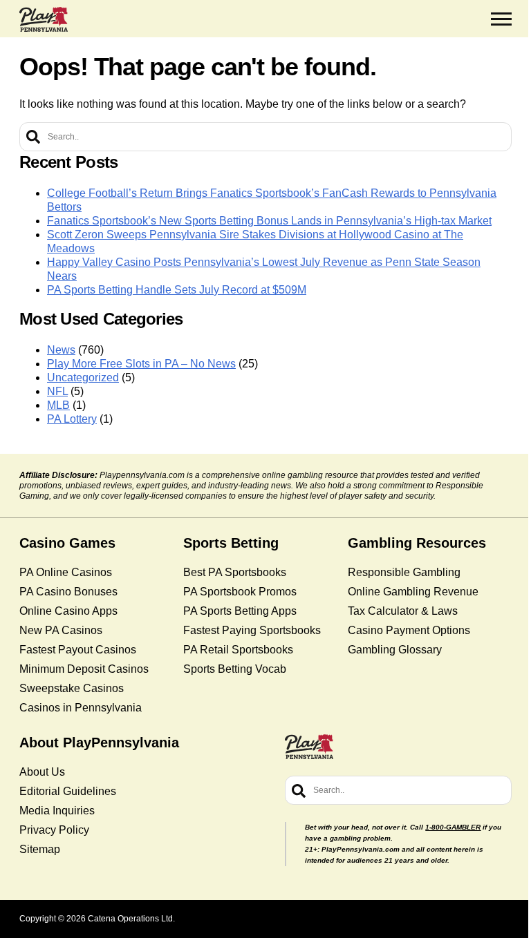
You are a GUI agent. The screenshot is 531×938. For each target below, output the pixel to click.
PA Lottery (72, 419)
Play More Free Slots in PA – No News (141, 364)
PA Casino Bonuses (68, 591)
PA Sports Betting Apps (240, 611)
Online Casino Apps (68, 611)
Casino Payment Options (409, 630)
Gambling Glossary (395, 649)
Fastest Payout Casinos (77, 649)
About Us (42, 772)
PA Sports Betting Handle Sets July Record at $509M (176, 290)
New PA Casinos (60, 630)
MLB (58, 405)
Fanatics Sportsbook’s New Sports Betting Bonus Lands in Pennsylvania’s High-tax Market (269, 221)
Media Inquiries (57, 810)
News (61, 350)
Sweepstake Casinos (71, 688)
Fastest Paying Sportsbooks (252, 630)
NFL (57, 391)
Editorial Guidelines (67, 791)
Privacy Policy (54, 830)
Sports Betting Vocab (234, 669)
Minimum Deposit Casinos (84, 669)
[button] (501, 19)
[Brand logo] (43, 19)
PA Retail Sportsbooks (238, 649)
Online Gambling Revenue (413, 591)
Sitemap (39, 849)
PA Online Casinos (65, 572)
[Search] (33, 136)
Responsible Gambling (404, 572)
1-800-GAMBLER (453, 827)
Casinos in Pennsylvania (80, 708)
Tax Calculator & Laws (403, 611)
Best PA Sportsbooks (234, 572)
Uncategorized (83, 377)
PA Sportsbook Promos (240, 591)
